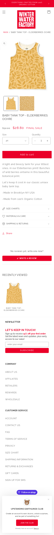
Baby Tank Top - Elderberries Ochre (31, 32)
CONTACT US (12, 425)
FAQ (7, 432)
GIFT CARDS (12, 473)
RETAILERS (11, 385)
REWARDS (11, 392)
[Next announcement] (49, 4)
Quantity (36, 134)
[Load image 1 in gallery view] (11, 103)
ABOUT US (11, 372)
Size (4, 134)
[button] (4, 12)
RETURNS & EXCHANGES (19, 466)
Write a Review (33, 259)
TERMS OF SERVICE (16, 439)
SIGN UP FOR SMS (15, 480)
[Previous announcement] (5, 4)
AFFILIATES (11, 378)
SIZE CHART (12, 452)
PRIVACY (10, 445)
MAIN (5, 32)
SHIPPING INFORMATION (19, 459)
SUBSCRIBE (27, 350)
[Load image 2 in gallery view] (27, 103)
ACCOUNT (11, 418)
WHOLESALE (12, 399)
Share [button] (9, 233)
